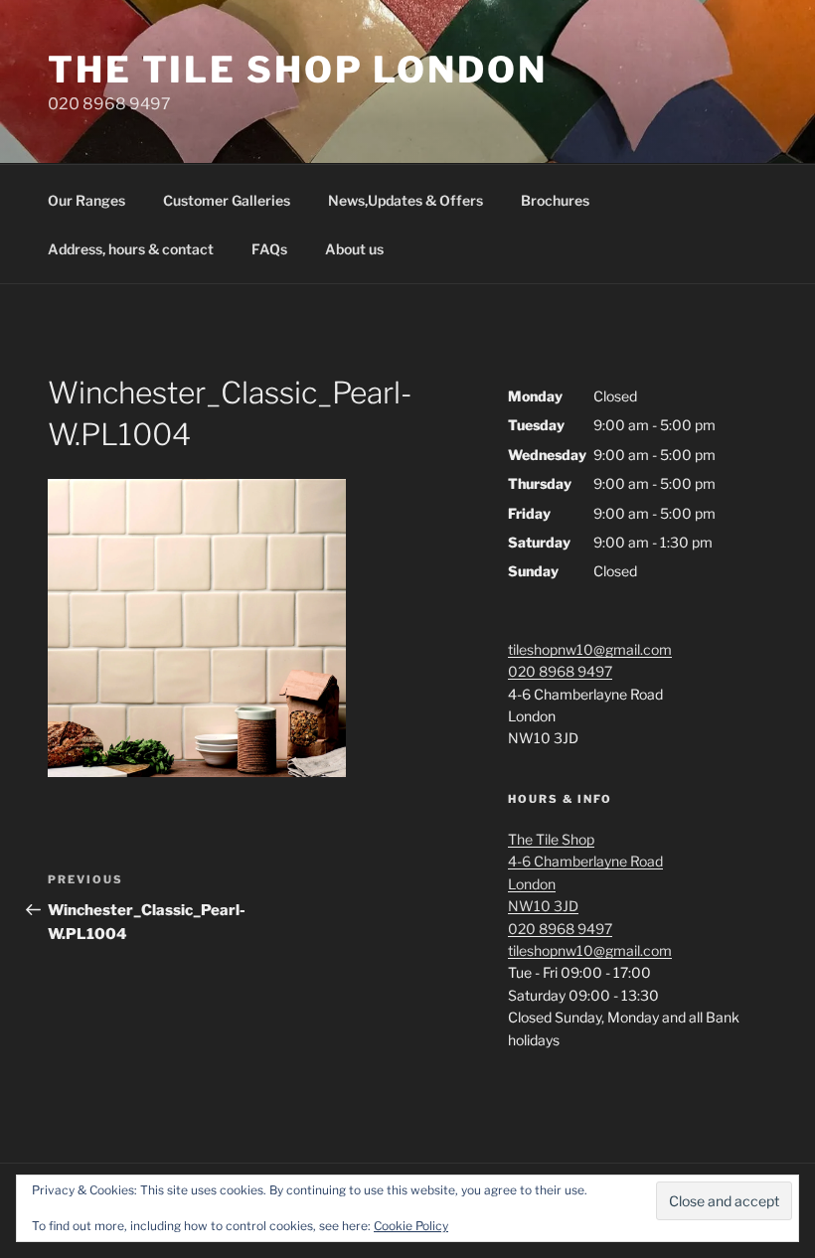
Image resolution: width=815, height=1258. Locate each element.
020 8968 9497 (560, 671)
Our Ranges (86, 200)
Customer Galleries (226, 200)
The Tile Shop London (298, 69)
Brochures (555, 200)
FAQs (269, 248)
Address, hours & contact (131, 248)
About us (354, 248)
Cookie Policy (411, 1225)
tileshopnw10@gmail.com (590, 649)
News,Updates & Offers (405, 200)
